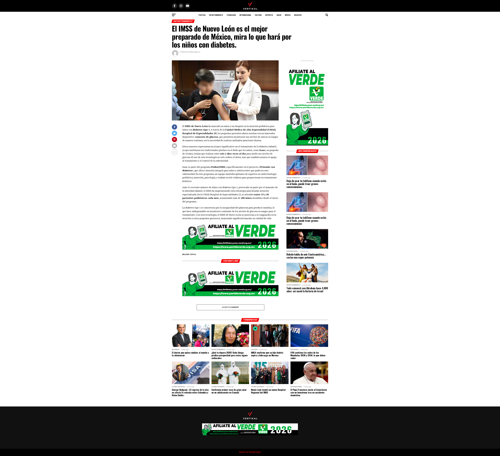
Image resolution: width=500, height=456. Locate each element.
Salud (279, 15)
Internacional (245, 15)
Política (202, 15)
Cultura (258, 15)
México (287, 15)
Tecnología (231, 15)
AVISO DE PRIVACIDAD (250, 452)
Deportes (269, 15)
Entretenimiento (216, 15)
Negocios (298, 15)
